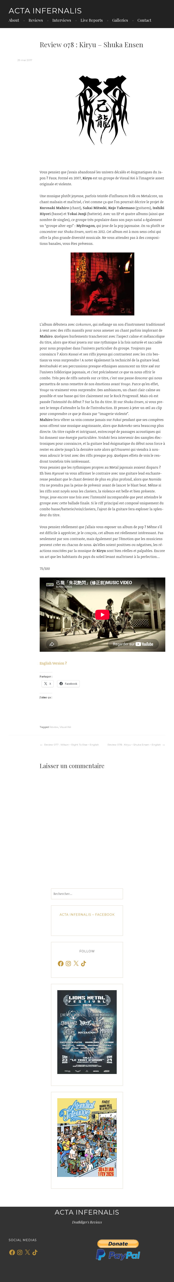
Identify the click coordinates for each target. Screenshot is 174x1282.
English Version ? (53, 663)
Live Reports (92, 20)
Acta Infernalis (45, 10)
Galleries (120, 20)
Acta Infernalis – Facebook (87, 915)
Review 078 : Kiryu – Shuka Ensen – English (134, 744)
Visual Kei (65, 727)
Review (53, 727)
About (14, 20)
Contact (144, 20)
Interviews (61, 20)
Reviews (36, 20)
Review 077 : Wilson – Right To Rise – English (71, 744)
